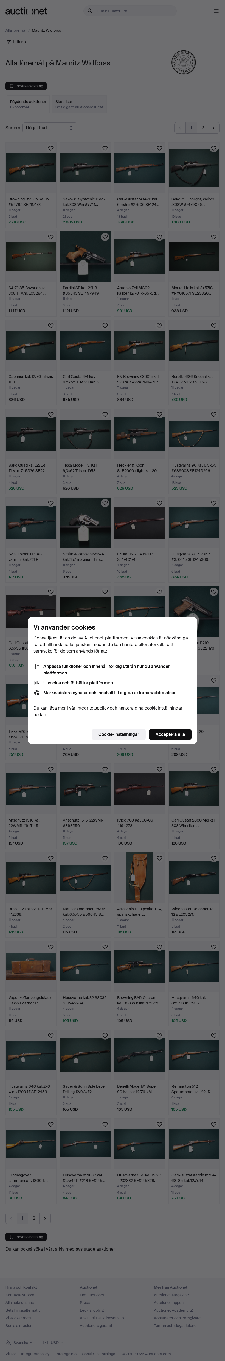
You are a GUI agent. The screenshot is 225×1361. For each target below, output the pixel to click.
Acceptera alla (170, 734)
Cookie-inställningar (118, 734)
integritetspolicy (93, 708)
